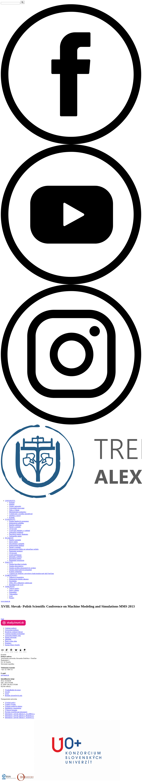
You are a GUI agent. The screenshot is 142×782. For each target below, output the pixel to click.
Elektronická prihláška (16, 523)
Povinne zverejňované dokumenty (16, 712)
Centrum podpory (11, 628)
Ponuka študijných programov (19, 521)
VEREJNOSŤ (10, 586)
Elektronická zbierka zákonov (19, 579)
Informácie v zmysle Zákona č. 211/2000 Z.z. (20, 714)
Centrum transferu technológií (15, 634)
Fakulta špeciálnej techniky (18, 564)
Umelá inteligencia (15, 555)
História (11, 504)
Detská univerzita (10, 637)
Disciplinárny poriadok (16, 544)
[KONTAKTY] (16, 653)
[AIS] (2, 653)
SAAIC (7, 692)
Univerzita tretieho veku (13, 635)
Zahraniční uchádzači (16, 532)
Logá (11, 596)
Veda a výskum (14, 510)
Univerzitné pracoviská (16, 508)
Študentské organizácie (16, 560)
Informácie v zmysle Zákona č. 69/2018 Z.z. (19, 716)
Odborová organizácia (16, 577)
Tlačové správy (14, 588)
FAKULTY (9, 562)
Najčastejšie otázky (15, 536)
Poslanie (12, 502)
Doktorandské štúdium (16, 545)
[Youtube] (71, 284)
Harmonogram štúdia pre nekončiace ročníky (24, 549)
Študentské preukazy (16, 551)
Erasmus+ (8, 643)
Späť (2, 619)
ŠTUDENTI (9, 538)
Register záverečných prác (13, 695)
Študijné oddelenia (15, 525)
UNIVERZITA (10, 501)
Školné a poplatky (15, 527)
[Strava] (20, 653)
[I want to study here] (13, 625)
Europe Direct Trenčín (12, 645)
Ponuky (11, 598)
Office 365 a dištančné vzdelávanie (20, 583)
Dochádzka (13, 581)
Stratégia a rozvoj (15, 515)
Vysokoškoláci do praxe (13, 690)
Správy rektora (14, 590)
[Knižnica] (25, 653)
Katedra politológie (15, 572)
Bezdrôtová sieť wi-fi (16, 585)
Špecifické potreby (15, 558)
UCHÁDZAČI (10, 519)
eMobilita (8, 639)
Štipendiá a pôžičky (15, 557)
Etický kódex (13, 542)
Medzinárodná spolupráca (17, 512)
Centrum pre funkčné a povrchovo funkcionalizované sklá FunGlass (31, 573)
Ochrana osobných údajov (13, 706)
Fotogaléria (13, 592)
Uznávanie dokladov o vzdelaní (19, 530)
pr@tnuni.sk (5, 675)
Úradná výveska (10, 704)
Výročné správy (10, 702)
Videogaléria (13, 594)
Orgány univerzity (15, 506)
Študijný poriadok (15, 540)
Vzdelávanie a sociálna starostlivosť (21, 514)
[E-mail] (11, 653)
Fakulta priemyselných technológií (20, 570)
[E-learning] (6, 653)
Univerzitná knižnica (12, 630)
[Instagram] (71, 424)
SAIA (7, 694)
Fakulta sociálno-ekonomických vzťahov (22, 568)
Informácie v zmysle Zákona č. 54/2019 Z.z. (19, 717)
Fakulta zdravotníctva (16, 566)
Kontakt (11, 517)
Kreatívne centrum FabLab (14, 632)
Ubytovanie (13, 529)
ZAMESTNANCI (11, 575)
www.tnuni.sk (5, 601)
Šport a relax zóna (11, 641)
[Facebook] (71, 144)
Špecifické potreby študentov (18, 534)
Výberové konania (11, 710)
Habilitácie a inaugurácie (13, 708)
